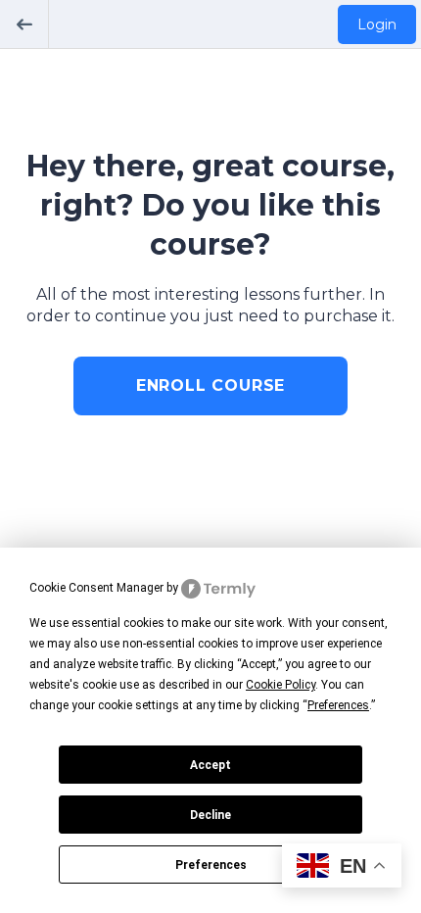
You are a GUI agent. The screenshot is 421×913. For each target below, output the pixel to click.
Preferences (211, 865)
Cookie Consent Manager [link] (96, 588)
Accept (210, 765)
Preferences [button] (338, 705)
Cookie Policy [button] (280, 685)
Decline (210, 815)
